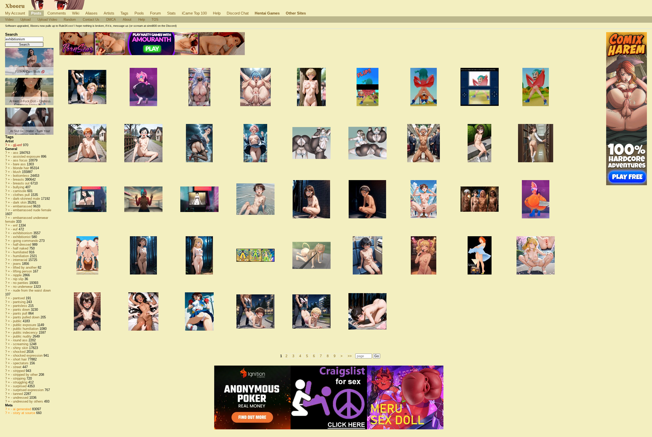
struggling (20, 382)
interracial (20, 260)
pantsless (20, 306)
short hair (20, 359)
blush (17, 172)
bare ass (20, 164)
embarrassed (23, 206)
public (18, 321)
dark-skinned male (27, 199)
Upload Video (47, 19)
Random (70, 19)
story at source (24, 413)
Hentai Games (267, 13)
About (127, 19)
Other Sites (296, 13)
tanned (18, 394)
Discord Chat (238, 13)
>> (350, 356)
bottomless (21, 176)
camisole (20, 191)
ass (16, 153)
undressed (21, 397)
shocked (19, 352)
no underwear (23, 287)
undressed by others (28, 401)
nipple (18, 275)
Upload (25, 19)
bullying (19, 187)
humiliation (21, 256)
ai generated (22, 409)
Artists (109, 13)
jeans (17, 264)
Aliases (91, 13)
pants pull (20, 313)
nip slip (18, 279)
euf (16, 229)
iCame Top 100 (194, 13)
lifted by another (25, 267)
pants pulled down (26, 317)
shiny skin (21, 348)
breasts (19, 179)
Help (217, 13)
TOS (155, 19)
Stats (171, 13)
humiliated (21, 252)
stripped (19, 371)
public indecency (26, 332)
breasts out (22, 183)
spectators (21, 363)
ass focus (21, 160)
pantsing (19, 302)
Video (9, 19)
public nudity (23, 336)
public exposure (25, 325)
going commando (26, 241)
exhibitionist (22, 237)
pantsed (19, 298)
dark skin (20, 202)
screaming (21, 344)
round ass (21, 340)
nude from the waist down (32, 290)
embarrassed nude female (32, 210)
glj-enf (18, 145)
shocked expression (28, 355)
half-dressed (22, 244)
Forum (155, 13)
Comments (56, 13)
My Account (15, 13)
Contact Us (91, 19)
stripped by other (26, 375)
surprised (20, 386)
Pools (139, 13)
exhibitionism (23, 233)
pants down (22, 309)
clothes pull (22, 195)
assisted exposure (27, 156)
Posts (36, 13)
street (17, 367)
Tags (124, 13)
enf (16, 225)
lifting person (23, 271)
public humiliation (26, 329)
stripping (19, 378)
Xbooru (15, 6)
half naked (21, 248)
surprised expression (29, 390)
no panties (21, 283)
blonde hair (21, 168)
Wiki (75, 13)
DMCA (111, 19)
